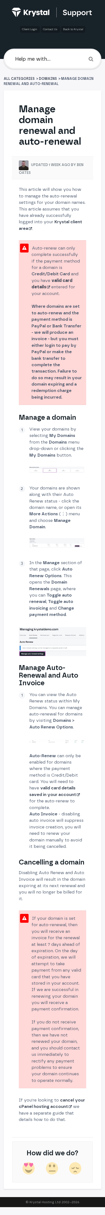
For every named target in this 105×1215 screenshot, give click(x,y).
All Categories (19, 79)
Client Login (30, 29)
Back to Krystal (73, 29)
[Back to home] (53, 12)
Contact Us (50, 29)
